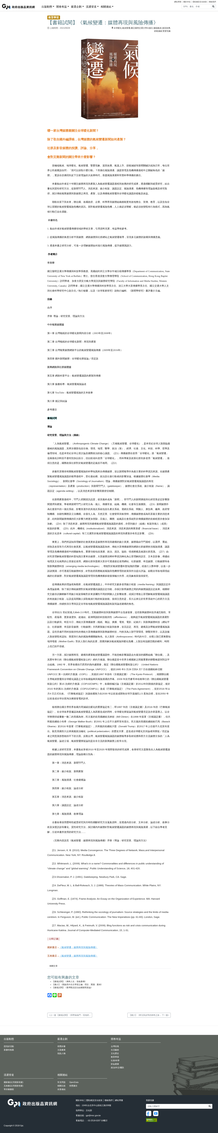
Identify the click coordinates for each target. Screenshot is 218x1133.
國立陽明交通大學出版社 (142, 28)
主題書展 (61, 1050)
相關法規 (61, 1086)
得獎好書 (61, 1046)
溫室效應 (166, 28)
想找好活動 (9, 1046)
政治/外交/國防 (117, 1068)
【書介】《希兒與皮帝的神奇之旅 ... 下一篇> (149, 1015)
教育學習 (115, 1057)
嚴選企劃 (76, 6)
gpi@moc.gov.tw (93, 1115)
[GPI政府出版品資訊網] (18, 6)
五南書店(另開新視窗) (13, 1086)
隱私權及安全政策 (200, 2)
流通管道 (91, 6)
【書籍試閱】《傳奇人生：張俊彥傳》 (69, 981)
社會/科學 (115, 1060)
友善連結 (61, 1089)
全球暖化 (118, 28)
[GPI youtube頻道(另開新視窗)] (156, 1113)
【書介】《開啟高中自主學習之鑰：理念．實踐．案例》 (77, 984)
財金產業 (115, 1064)
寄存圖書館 (9, 1089)
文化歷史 (115, 1053)
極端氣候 (158, 28)
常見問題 (61, 1082)
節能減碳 (158, 31)
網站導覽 (177, 2)
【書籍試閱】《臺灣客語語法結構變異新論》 (72, 987)
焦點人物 (61, 1053)
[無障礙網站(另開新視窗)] (151, 1120)
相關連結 (106, 6)
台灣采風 (115, 1046)
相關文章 (53, 966)
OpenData (73, 1082)
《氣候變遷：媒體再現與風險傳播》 (78, 947)
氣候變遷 (126, 28)
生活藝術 (115, 1050)
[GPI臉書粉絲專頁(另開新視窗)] (149, 1113)
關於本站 (186, 2)
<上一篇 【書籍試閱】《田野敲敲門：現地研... (69, 1015)
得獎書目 (73, 1086)
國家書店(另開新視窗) (13, 1082)
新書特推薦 (9, 1050)
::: (38, 6)
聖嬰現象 (167, 31)
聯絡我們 (212, 2)
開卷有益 (61, 6)
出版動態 (47, 6)
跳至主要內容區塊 (7, 1)
